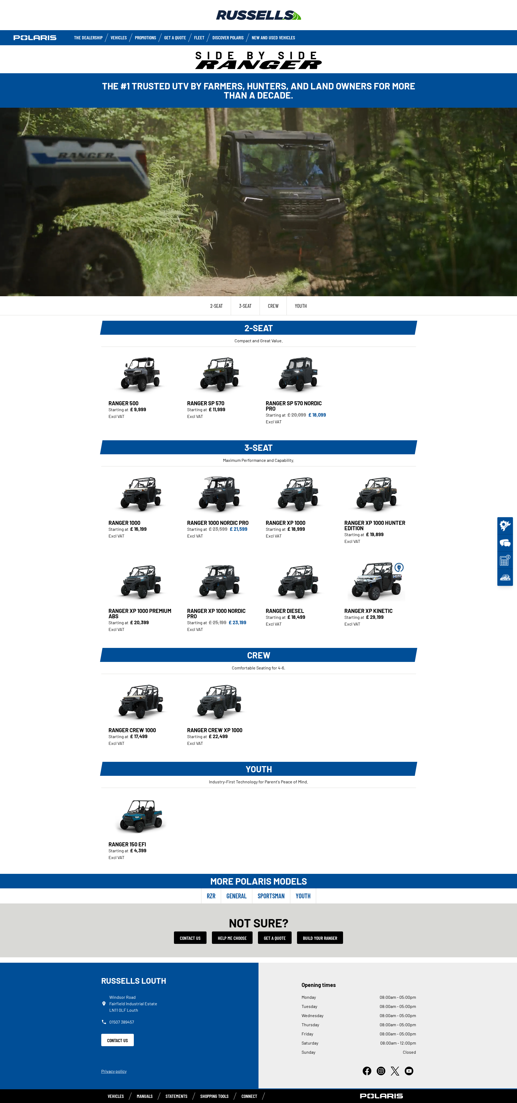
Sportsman (271, 896)
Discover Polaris (228, 37)
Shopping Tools (214, 1096)
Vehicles (119, 37)
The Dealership (88, 37)
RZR (211, 896)
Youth (303, 896)
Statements (176, 1096)
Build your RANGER (320, 938)
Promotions (145, 37)
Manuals (145, 1096)
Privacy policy (114, 1071)
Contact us (190, 938)
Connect (249, 1096)
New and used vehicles (273, 37)
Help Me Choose (232, 938)
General (236, 896)
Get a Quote (175, 37)
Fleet (199, 37)
